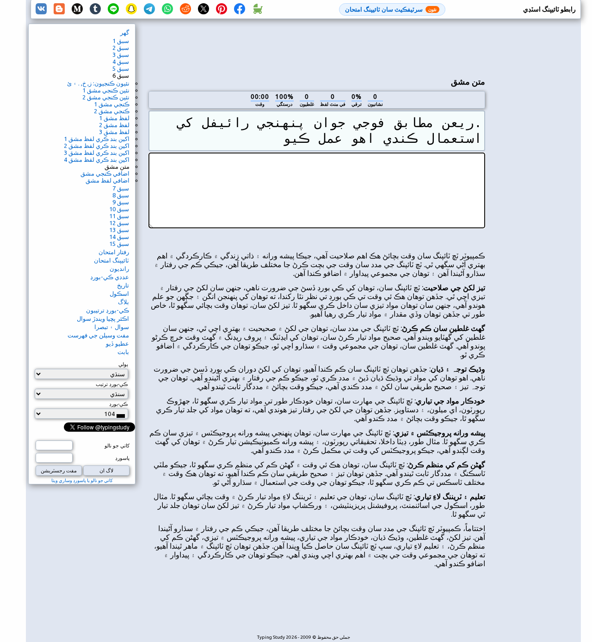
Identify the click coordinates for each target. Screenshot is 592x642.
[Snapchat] (131, 9)
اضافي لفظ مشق (108, 180)
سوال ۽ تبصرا (111, 327)
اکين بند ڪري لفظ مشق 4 (97, 159)
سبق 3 (120, 54)
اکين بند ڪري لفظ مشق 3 (97, 152)
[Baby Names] (257, 9)
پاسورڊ (122, 458)
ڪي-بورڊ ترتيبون (107, 310)
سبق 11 (119, 216)
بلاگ (123, 302)
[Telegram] (149, 9)
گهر (124, 32)
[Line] (113, 9)
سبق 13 (119, 229)
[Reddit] (185, 9)
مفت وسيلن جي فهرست (98, 335)
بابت (123, 352)
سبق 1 (120, 40)
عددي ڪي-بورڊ (109, 277)
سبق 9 (120, 202)
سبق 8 (120, 195)
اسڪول (119, 293)
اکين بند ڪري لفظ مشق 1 (97, 138)
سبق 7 (120, 188)
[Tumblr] (95, 9)
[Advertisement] (316, 46)
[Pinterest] (221, 9)
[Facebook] (239, 9)
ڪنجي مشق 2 (112, 111)
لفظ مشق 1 (114, 118)
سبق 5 (120, 68)
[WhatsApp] (167, 9)
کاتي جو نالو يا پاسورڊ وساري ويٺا (82, 480)
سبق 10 (119, 209)
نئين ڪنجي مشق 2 (106, 97)
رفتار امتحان (114, 252)
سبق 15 (119, 243)
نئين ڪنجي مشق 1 (106, 90)
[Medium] (77, 9)
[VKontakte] (41, 9)
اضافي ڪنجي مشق (105, 173)
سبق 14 (119, 236)
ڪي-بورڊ (118, 404)
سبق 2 (120, 47)
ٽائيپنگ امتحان (111, 260)
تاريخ (123, 285)
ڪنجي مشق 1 (112, 104)
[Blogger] (59, 9)
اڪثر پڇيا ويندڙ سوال (103, 318)
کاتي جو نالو (117, 445)
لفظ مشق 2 (114, 125)
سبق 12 (119, 223)
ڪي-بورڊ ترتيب (112, 384)
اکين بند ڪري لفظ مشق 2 (97, 145)
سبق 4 (120, 61)
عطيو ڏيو (117, 343)
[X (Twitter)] (203, 9)
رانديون (119, 268)
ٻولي (123, 364)
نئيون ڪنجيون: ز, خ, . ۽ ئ (98, 83)
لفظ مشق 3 (114, 131)
